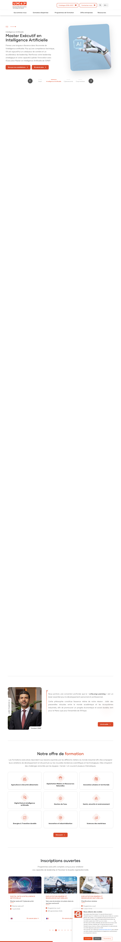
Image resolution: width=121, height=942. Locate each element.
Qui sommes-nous (21, 12)
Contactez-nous (87, 5)
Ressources (102, 12)
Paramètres (107, 938)
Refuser (97, 938)
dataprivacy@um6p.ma (105, 929)
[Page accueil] (19, 5)
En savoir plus (32, 918)
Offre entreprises (86, 12)
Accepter (88, 938)
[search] (100, 5)
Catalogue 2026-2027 (66, 5)
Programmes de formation (65, 12)
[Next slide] (91, 81)
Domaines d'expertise (41, 12)
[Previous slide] (30, 81)
